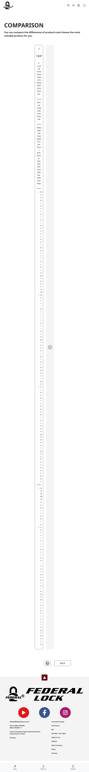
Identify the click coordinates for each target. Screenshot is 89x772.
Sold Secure (55, 726)
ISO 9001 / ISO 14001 (58, 734)
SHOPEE (54, 741)
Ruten (53, 749)
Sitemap (13, 738)
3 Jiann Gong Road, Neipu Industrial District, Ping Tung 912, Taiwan (25, 733)
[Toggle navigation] (84, 5)
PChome (54, 753)
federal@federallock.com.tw (19, 722)
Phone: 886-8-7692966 (17, 726)
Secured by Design (57, 722)
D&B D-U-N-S (55, 737)
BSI (52, 730)
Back (62, 663)
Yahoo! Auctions (56, 745)
